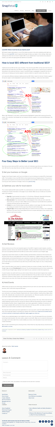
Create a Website (6, 398)
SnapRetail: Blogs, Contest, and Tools (44, 329)
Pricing (3, 403)
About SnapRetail (6, 408)
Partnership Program (6, 410)
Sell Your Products (6, 399)
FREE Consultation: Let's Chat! (8, 425)
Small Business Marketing (21, 329)
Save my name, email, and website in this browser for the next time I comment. (21, 381)
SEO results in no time (7, 326)
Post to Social (5, 396)
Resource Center (32, 394)
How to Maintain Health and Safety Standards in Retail (40, 409)
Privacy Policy (27, 422)
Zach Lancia (5, 329)
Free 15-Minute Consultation (35, 396)
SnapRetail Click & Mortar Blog (31, 329)
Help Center (31, 398)
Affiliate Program (6, 411)
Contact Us (4, 413)
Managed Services (6, 401)
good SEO (12, 54)
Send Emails (5, 394)
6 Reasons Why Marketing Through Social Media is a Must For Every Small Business (40, 414)
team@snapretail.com (17, 1)
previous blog (32, 181)
